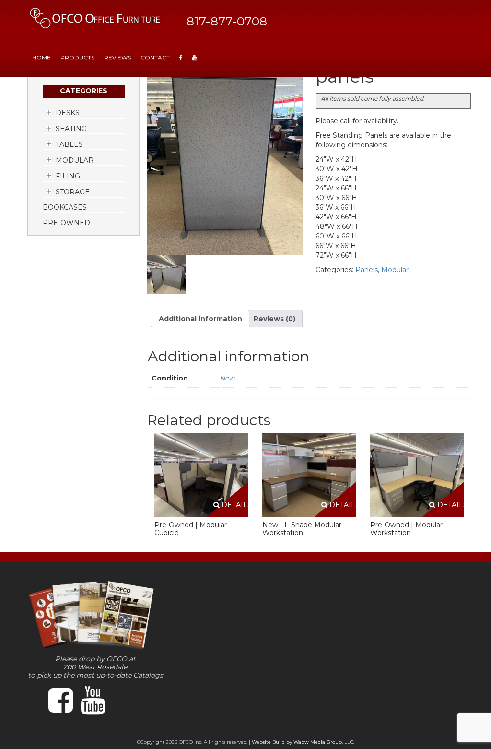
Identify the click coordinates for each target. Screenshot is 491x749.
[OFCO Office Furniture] (95, 18)
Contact (155, 57)
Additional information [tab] (200, 318)
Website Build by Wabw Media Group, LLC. (303, 742)
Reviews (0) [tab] (274, 318)
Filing (68, 176)
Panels (366, 269)
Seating (71, 128)
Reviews (117, 57)
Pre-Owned (66, 222)
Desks (68, 112)
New (227, 378)
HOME (41, 57)
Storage (73, 192)
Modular (75, 160)
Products (77, 57)
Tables (69, 144)
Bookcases (65, 207)
